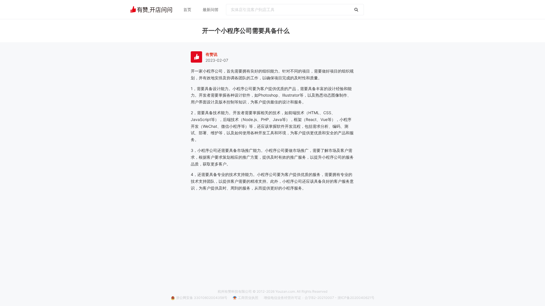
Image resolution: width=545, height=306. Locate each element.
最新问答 (211, 9)
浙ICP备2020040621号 (356, 298)
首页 (187, 9)
